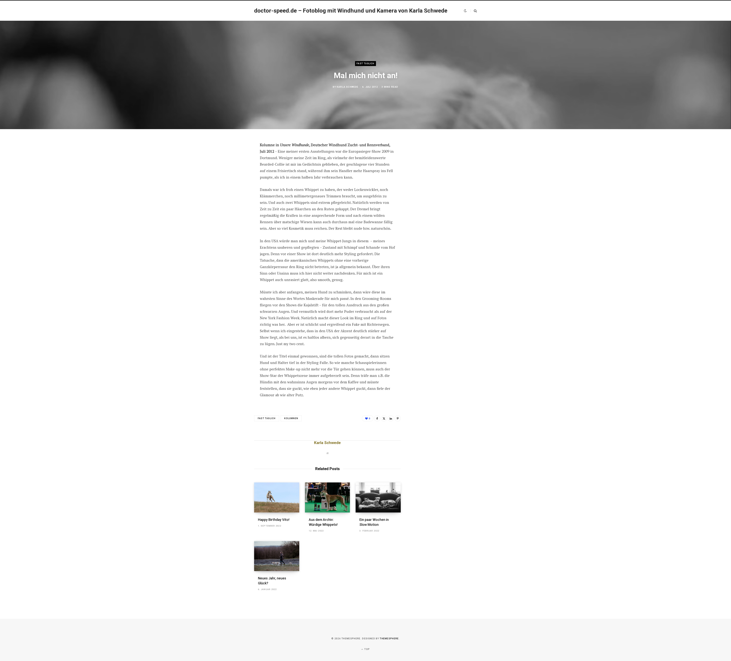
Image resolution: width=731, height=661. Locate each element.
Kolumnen (291, 418)
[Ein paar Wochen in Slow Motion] (378, 497)
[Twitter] (235, 166)
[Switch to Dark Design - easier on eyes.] (465, 10)
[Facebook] (235, 156)
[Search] (474, 10)
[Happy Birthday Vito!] (276, 497)
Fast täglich (365, 63)
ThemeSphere (389, 638)
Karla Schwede (347, 87)
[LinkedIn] (391, 418)
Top (367, 649)
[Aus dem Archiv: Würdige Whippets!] (327, 497)
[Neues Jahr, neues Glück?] (276, 556)
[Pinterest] (235, 176)
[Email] (235, 186)
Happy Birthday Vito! (273, 520)
